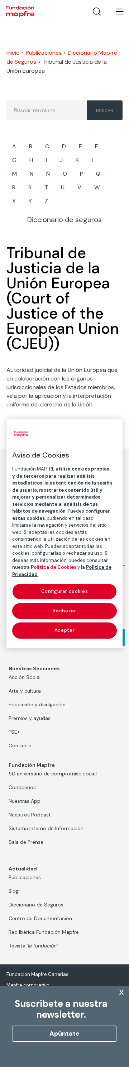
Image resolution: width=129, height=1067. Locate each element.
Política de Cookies (53, 567)
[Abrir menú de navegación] (115, 11)
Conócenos (22, 787)
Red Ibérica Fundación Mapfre (44, 932)
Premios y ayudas (30, 718)
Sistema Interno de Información (46, 828)
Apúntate (64, 1033)
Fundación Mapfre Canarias (37, 974)
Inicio (13, 53)
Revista (33, 945)
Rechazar (64, 611)
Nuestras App (24, 801)
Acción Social (24, 677)
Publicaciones (44, 53)
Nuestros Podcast (30, 814)
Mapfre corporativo (27, 985)
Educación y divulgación (37, 704)
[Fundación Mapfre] (20, 11)
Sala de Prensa (26, 842)
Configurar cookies (64, 591)
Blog (14, 891)
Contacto (20, 745)
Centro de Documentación (40, 918)
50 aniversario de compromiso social (53, 773)
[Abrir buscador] (97, 11)
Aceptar (64, 630)
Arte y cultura (25, 691)
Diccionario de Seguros (36, 904)
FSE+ (14, 732)
